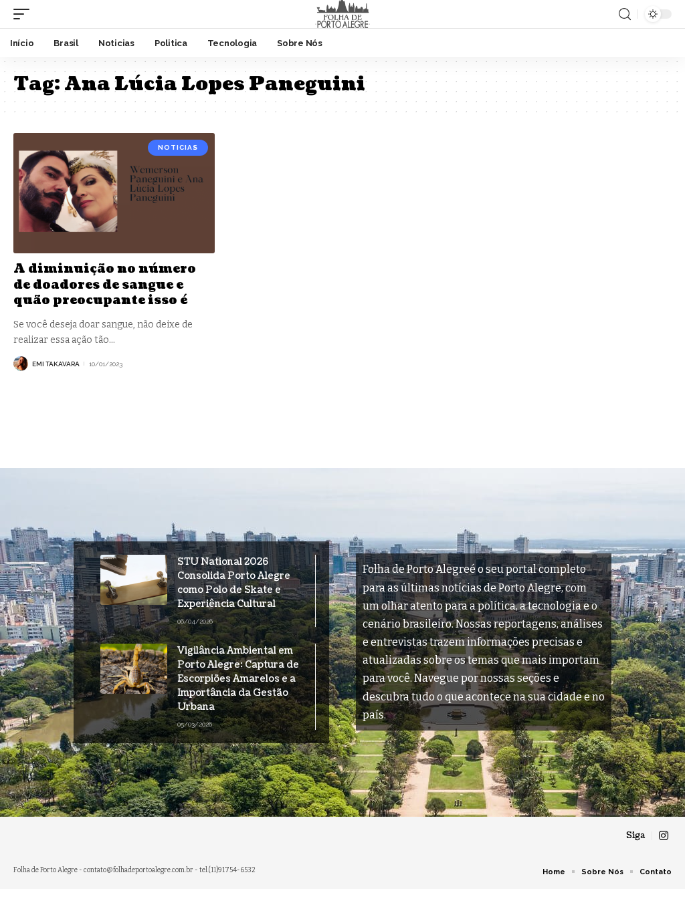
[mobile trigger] (24, 14)
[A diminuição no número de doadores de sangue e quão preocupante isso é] (114, 193)
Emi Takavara (56, 364)
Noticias (178, 147)
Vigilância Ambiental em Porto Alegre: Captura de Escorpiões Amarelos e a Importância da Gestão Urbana (238, 678)
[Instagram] (664, 836)
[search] (624, 14)
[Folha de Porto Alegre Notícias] (342, 14)
